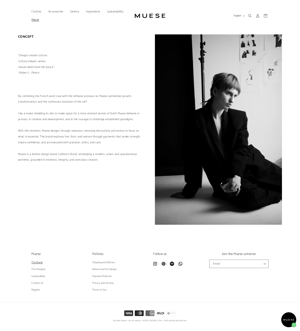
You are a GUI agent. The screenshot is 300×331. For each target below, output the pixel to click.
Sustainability (38, 276)
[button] (37, 11)
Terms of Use (99, 290)
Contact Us (37, 283)
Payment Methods (102, 276)
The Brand (36, 262)
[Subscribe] (264, 264)
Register (35, 290)
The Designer (38, 269)
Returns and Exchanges (104, 269)
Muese (124, 320)
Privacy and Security (103, 283)
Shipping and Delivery (103, 262)
